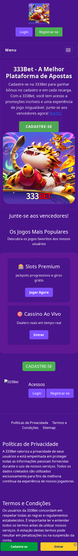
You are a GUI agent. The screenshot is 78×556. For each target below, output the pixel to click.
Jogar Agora (39, 292)
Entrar (39, 335)
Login (24, 32)
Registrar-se (48, 32)
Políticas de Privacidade (29, 422)
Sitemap (49, 427)
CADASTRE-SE (39, 126)
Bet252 (55, 113)
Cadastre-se (19, 547)
